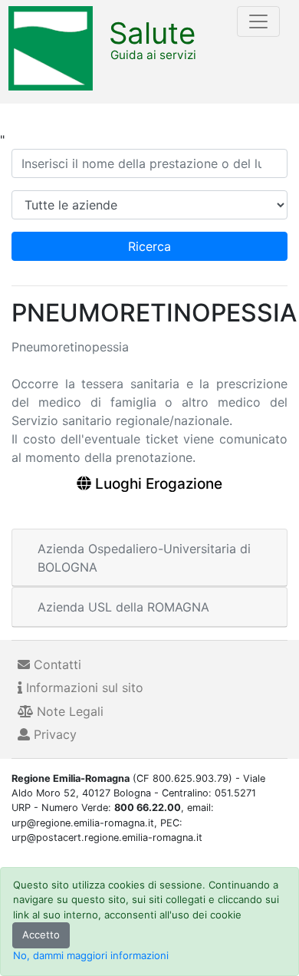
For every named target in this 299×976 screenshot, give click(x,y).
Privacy (53, 734)
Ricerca (149, 246)
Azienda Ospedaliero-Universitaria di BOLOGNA (144, 558)
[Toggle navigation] (258, 21)
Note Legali (68, 711)
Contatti (55, 664)
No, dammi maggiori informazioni (91, 955)
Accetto (41, 934)
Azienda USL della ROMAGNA (123, 607)
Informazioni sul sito (82, 687)
